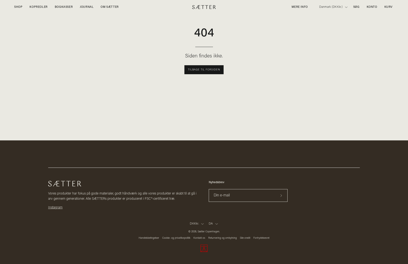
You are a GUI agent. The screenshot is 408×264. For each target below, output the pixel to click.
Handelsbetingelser (149, 238)
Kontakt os (199, 238)
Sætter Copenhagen (208, 231)
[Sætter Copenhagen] (204, 7)
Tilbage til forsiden (204, 70)
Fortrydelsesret (261, 238)
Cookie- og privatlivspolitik (176, 238)
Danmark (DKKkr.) (331, 7)
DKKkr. (194, 223)
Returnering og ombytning (222, 238)
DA (211, 223)
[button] (356, 7)
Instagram (55, 207)
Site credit (245, 238)
